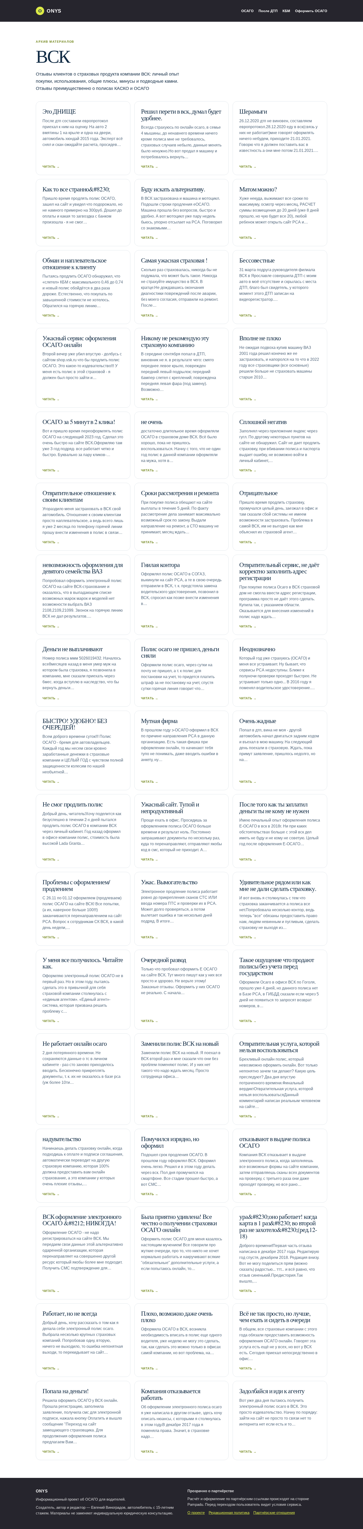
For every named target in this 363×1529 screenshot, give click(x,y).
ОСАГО (247, 11)
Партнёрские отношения (274, 1513)
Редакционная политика (229, 1513)
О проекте (196, 1513)
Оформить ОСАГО (311, 11)
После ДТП (268, 11)
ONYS (42, 1491)
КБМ (286, 11)
